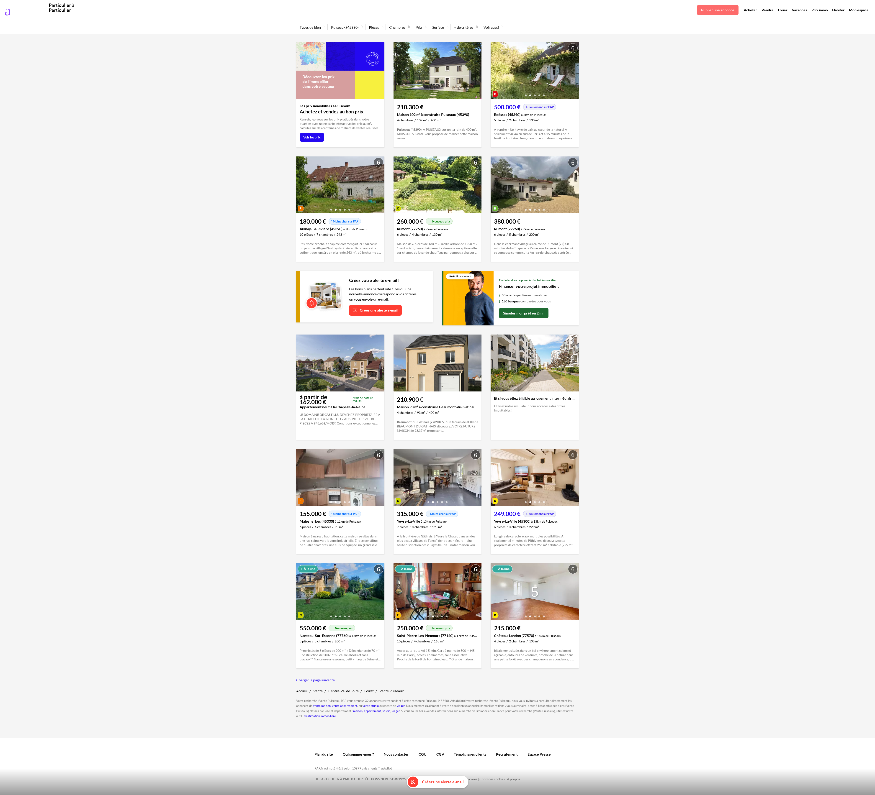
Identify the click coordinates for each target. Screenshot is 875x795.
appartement (372, 711)
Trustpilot (385, 768)
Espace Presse (539, 754)
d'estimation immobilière (320, 716)
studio (386, 711)
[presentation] (495, 71)
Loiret (369, 691)
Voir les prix (312, 137)
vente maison (322, 706)
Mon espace (859, 10)
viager (401, 706)
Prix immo (819, 10)
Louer (783, 10)
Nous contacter (396, 754)
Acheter (750, 10)
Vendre (768, 10)
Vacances (799, 10)
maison (358, 711)
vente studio (371, 706)
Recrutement (507, 754)
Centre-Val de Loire (343, 691)
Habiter (838, 10)
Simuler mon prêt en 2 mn (523, 313)
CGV (440, 754)
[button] (525, 93)
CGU (423, 754)
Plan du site (323, 754)
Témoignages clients (470, 754)
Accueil (302, 691)
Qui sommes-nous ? (358, 754)
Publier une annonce (717, 10)
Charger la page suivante (315, 680)
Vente (318, 691)
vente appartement (344, 706)
